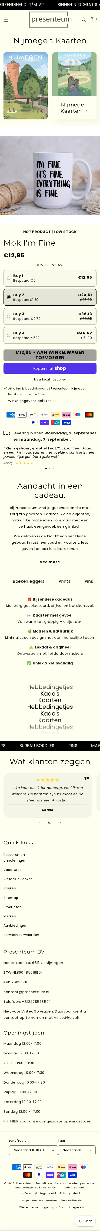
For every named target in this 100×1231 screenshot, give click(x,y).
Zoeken (9, 888)
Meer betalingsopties (50, 379)
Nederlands (72, 1150)
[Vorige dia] (41, 468)
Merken (9, 916)
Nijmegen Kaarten (74, 108)
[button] (6, 20)
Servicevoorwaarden (21, 934)
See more (50, 562)
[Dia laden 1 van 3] (46, 469)
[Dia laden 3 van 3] (54, 469)
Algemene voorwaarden (39, 1200)
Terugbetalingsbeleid (40, 1193)
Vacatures (12, 869)
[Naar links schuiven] (40, 823)
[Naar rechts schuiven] (60, 823)
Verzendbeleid (71, 1200)
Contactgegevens (72, 1207)
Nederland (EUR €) (29, 1150)
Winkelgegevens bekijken (30, 401)
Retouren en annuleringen (15, 857)
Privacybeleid (70, 1193)
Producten (12, 907)
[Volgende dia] (59, 468)
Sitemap (10, 897)
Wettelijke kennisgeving (36, 1207)
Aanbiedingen (15, 925)
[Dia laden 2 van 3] (50, 469)
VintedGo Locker (17, 879)
